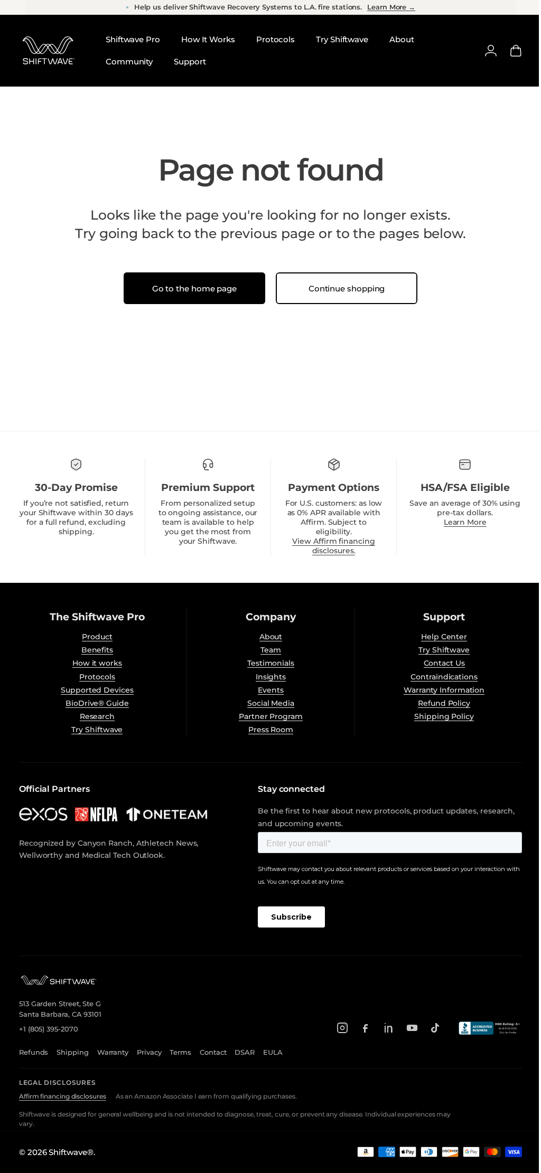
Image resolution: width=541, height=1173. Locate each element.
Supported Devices (96, 690)
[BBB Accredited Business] (482, 1028)
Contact (213, 1052)
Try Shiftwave (96, 729)
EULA (273, 1052)
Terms (180, 1052)
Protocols (96, 677)
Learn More (458, 522)
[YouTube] (404, 1027)
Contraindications (437, 677)
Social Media (267, 703)
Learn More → (391, 7)
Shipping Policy (438, 716)
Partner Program (267, 716)
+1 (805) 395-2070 (48, 1029)
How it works (95, 663)
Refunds (33, 1052)
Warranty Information (437, 690)
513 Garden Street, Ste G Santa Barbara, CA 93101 (60, 1008)
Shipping (72, 1052)
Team (267, 650)
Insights (266, 677)
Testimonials (267, 663)
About (266, 636)
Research (95, 716)
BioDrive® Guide (96, 703)
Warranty (112, 1052)
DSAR (245, 1052)
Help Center (438, 636)
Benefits (95, 650)
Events (267, 690)
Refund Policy (438, 703)
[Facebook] (357, 1027)
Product (96, 636)
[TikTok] (427, 1027)
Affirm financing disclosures (62, 1096)
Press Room (266, 729)
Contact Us (437, 663)
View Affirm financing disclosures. (328, 545)
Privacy (149, 1052)
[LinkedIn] (381, 1027)
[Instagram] (334, 1027)
